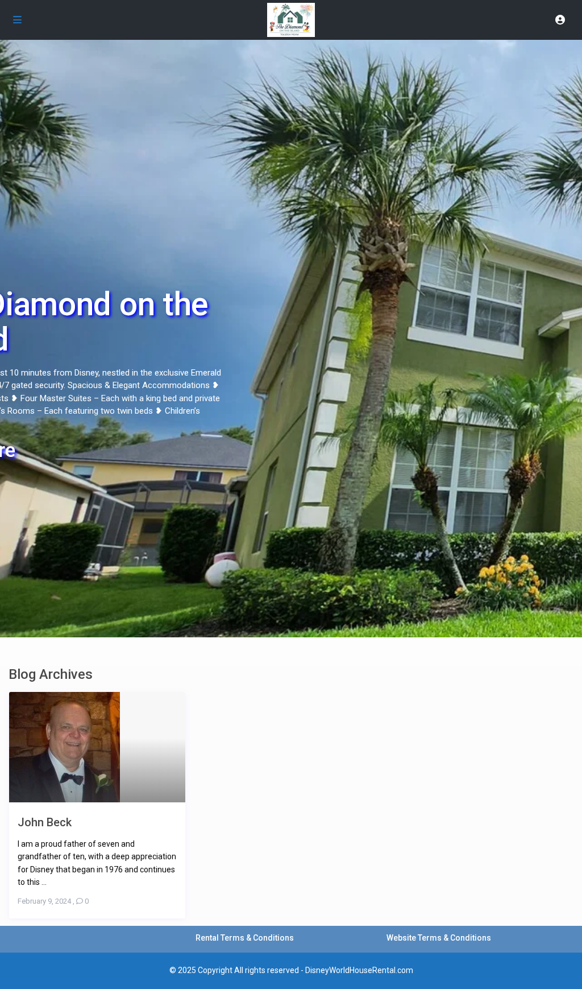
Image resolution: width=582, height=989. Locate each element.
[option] (291, 239)
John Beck (45, 822)
